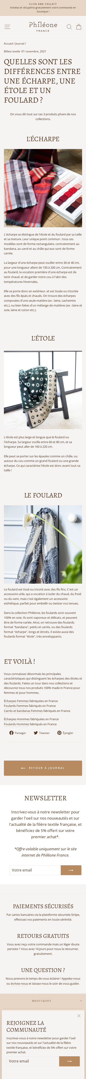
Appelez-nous (71, 978)
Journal (19, 43)
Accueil (8, 43)
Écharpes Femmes (16, 701)
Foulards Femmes (16, 706)
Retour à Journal (46, 768)
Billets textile (12, 51)
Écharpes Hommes (17, 719)
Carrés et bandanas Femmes (23, 711)
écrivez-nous (19, 983)
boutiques (42, 1000)
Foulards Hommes (16, 724)
